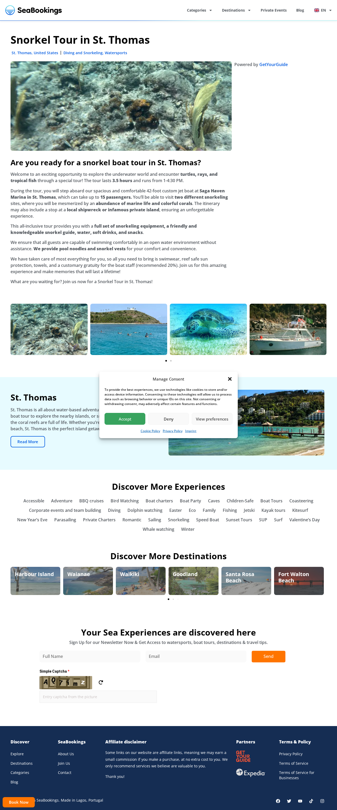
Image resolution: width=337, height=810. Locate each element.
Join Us (64, 763)
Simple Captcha (54, 671)
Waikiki (129, 574)
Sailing (154, 520)
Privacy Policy (172, 431)
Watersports (116, 52)
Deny (169, 419)
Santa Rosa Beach (240, 577)
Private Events (274, 10)
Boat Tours (271, 501)
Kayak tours (273, 510)
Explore (17, 753)
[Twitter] (289, 801)
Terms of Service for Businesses (296, 775)
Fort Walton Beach (293, 577)
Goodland (185, 574)
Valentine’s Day (304, 520)
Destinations (233, 10)
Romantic (131, 520)
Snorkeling (178, 520)
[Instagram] (322, 801)
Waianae (78, 574)
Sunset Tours (239, 520)
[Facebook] (278, 801)
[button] (229, 379)
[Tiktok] (311, 801)
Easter (175, 510)
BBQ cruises (91, 501)
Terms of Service (293, 763)
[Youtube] (300, 801)
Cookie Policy (150, 431)
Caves (214, 501)
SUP (263, 520)
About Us (66, 753)
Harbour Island (34, 574)
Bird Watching (125, 501)
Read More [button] (27, 441)
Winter (188, 529)
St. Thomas (22, 52)
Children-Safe (240, 501)
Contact (64, 772)
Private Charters (99, 520)
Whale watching (158, 529)
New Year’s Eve (32, 520)
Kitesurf (300, 510)
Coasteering (301, 501)
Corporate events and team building (65, 510)
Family (209, 510)
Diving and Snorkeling (83, 52)
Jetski (249, 510)
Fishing (230, 510)
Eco (192, 510)
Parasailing (65, 520)
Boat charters (159, 501)
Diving (114, 510)
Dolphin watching (144, 510)
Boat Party (190, 501)
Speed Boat (207, 520)
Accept (125, 419)
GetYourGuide (273, 64)
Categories (196, 10)
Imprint (190, 431)
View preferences (212, 419)
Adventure (61, 501)
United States (46, 52)
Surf (278, 520)
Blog (300, 10)
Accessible (33, 501)
